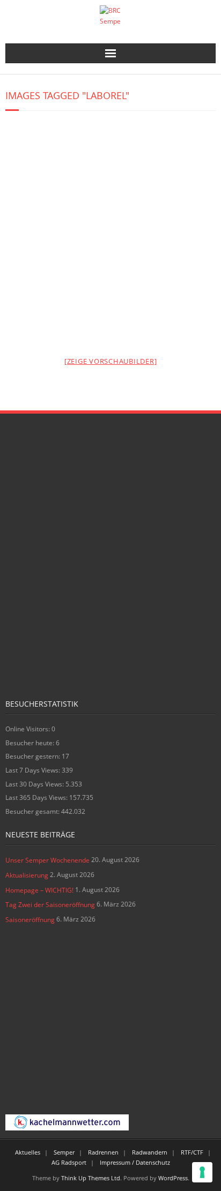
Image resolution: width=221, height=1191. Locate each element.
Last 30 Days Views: (35, 784)
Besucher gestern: (33, 756)
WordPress (173, 1178)
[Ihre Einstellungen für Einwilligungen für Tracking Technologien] (202, 1172)
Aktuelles (27, 1152)
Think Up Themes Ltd (90, 1178)
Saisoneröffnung (30, 919)
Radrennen (103, 1152)
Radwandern (149, 1152)
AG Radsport (68, 1162)
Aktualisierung (26, 875)
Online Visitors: (28, 728)
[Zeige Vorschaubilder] (110, 361)
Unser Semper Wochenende (47, 860)
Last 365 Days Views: (37, 797)
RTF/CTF (192, 1152)
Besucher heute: (30, 742)
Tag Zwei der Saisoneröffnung (50, 904)
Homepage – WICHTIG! (39, 890)
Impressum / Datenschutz (135, 1162)
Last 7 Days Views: (33, 770)
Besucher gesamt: (33, 811)
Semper (64, 1152)
